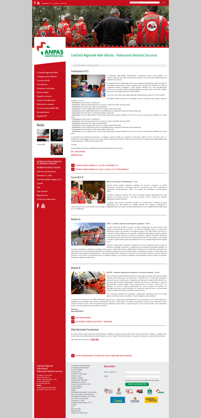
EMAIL (39, 385)
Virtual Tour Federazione (79, 413)
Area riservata (76, 409)
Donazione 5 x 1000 (77, 400)
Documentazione (76, 386)
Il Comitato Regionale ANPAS (80, 365)
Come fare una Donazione (79, 398)
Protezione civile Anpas (78, 374)
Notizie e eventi (76, 376)
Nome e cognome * (110, 372)
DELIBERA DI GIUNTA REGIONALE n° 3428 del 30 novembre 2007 (97, 165)
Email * (106, 376)
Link (72, 406)
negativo (56, 3)
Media (40, 125)
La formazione (92, 65)
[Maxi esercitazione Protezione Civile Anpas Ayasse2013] (57, 154)
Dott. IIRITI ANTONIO (78, 152)
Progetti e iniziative (77, 378)
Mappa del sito (76, 411)
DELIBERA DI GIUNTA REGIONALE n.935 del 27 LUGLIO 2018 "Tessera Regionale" (102, 169)
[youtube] (38, 3)
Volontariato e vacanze (78, 382)
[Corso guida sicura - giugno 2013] (43, 141)
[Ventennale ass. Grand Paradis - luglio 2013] (57, 141)
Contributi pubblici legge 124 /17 (81, 402)
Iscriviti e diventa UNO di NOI (81, 384)
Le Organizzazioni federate (80, 368)
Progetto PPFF (76, 388)
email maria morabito (83, 318)
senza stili (63, 3)
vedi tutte (40, 144)
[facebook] (34, 3)
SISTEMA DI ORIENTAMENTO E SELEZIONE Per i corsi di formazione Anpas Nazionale (103, 356)
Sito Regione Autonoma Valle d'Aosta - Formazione (93, 322)
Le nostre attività (76, 370)
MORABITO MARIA (77, 155)
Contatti (73, 404)
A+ (51, 3)
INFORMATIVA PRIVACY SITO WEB (83, 396)
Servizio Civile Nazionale (79, 380)
